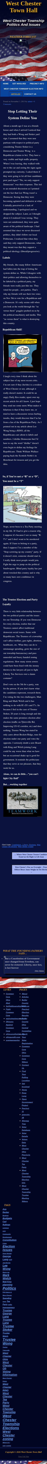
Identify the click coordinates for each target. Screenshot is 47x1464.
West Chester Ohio (7, 1356)
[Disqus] (22, 913)
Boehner (5, 1215)
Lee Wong (6, 1267)
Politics (9, 1288)
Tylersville (6, 1350)
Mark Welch (7, 1276)
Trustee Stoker (8, 1327)
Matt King (7, 1282)
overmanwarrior (13, 1040)
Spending (7, 1298)
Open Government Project (27, 1102)
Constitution (9, 1240)
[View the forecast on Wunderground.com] (39, 76)
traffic (10, 1304)
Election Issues (9, 1248)
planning (7, 1284)
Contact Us (30, 94)
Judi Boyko (6, 1263)
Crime (5, 1243)
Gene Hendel (7, 1253)
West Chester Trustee (25, 847)
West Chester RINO (7, 1387)
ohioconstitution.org (15, 1034)
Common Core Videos (26, 1059)
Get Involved (19, 84)
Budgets (7, 1218)
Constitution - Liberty (20, 845)
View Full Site (23, 1457)
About (24, 994)
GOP (10, 1259)
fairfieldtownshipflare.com (17, 1006)
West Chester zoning (9, 1435)
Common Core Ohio (26, 1049)
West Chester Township (9, 1409)
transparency (9, 1307)
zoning (8, 1445)
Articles (15, 94)
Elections (32, 845)
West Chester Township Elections (11, 1422)
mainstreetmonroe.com (16, 1019)
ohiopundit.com (13, 1037)
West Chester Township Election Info (23, 89)
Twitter (5, 1347)
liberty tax (6, 1272)
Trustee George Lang (7, 1313)
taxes (4, 1301)
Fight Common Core (10, 1012)
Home (5, 84)
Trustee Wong (9, 1341)
